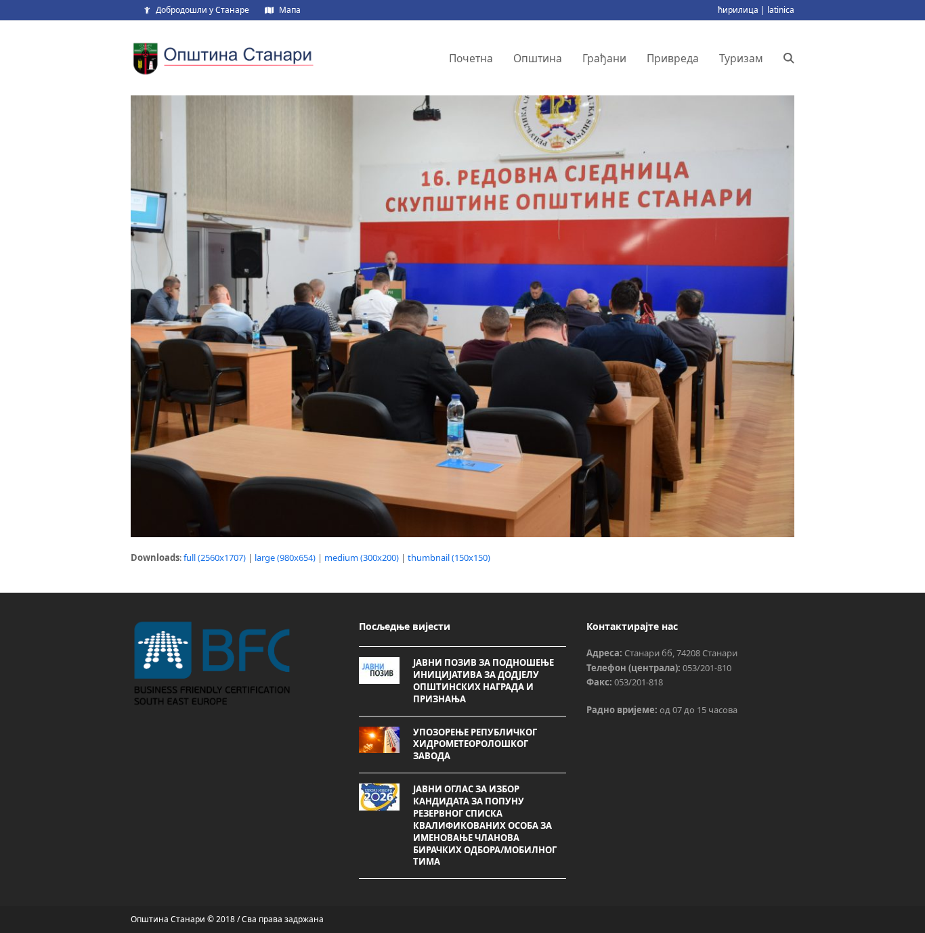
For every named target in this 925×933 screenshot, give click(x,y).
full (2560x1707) (215, 557)
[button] (788, 58)
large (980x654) (285, 557)
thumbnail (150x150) (449, 557)
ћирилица (738, 10)
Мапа (290, 10)
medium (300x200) (361, 557)
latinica (780, 10)
